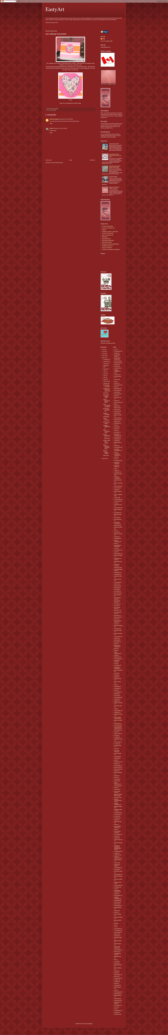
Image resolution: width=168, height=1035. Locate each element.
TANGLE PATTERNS (107, 247)
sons (115, 888)
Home (70, 160)
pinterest (116, 781)
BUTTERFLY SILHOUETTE (106, 410)
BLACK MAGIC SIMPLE (105, 452)
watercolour (117, 1000)
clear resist (116, 487)
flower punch (117, 617)
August (105, 369)
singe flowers (117, 874)
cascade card (117, 460)
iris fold (116, 673)
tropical (116, 971)
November (106, 361)
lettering (116, 693)
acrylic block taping (117, 355)
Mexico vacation (118, 720)
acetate (116, 353)
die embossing (117, 519)
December (106, 359)
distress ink (117, 525)
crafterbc (104, 229)
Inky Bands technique (117, 668)
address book (117, 362)
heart (51, 110)
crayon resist (117, 501)
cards (115, 457)
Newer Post (48, 160)
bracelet (116, 427)
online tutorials (117, 753)
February (105, 381)
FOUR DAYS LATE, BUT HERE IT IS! (106, 390)
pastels (116, 770)
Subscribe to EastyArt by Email (108, 343)
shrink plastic (117, 867)
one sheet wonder (116, 751)
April (104, 377)
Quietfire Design (118, 806)
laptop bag (116, 686)
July (104, 371)
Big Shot (116, 406)
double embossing (117, 541)
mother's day (117, 733)
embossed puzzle (116, 565)
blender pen (117, 419)
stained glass (117, 905)
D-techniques (117, 507)
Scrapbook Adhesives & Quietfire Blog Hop (117, 847)
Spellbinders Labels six (117, 891)
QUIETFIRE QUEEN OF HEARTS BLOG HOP (114, 167)
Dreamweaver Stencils (117, 546)
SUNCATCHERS (113, 176)
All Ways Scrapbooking (107, 226)
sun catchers (117, 928)
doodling (116, 536)
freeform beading (118, 625)
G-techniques (117, 636)
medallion (116, 712)
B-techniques (117, 385)
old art (115, 748)
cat (115, 468)
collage (116, 489)
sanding (116, 838)
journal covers (117, 681)
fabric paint (117, 585)
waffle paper (117, 993)
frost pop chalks (118, 630)
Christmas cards (118, 474)
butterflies (116, 438)
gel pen (116, 638)
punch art (116, 789)
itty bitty (116, 675)
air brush (116, 366)
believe (116, 400)
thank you (116, 951)
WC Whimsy (117, 1005)
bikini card (116, 407)
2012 (103, 355)
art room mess (117, 376)
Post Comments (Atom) (57, 162)
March (105, 379)
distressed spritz (118, 527)
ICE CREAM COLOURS (106, 386)
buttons (116, 445)
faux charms (117, 593)
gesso (115, 643)
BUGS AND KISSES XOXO (106, 396)
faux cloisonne (117, 594)
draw (115, 543)
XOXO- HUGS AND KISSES (106, 442)
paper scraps (117, 769)
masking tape (117, 710)
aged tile (116, 364)
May (104, 375)
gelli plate (116, 640)
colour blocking (118, 491)
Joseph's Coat (117, 678)
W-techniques (117, 992)
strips (115, 923)
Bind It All (116, 409)
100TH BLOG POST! (114, 144)
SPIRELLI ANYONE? (106, 414)
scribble (116, 853)
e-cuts (115, 548)
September (106, 365)
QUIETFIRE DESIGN (107, 242)
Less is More (117, 692)
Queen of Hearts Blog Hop (118, 795)
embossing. (117, 572)
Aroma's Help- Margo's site (108, 228)
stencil (115, 912)
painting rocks (117, 761)
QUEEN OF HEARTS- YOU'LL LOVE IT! (114, 188)
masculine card (118, 705)
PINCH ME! (106, 455)
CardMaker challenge (117, 454)
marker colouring (118, 702)
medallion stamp (118, 714)
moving (116, 735)
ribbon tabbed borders (117, 827)
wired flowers (117, 1010)
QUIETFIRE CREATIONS (108, 240)
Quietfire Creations (116, 804)
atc (115, 381)
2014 (103, 351)
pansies (116, 763)
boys (115, 425)
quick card (116, 797)
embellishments (118, 561)
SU (115, 925)
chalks (115, 470)
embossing (117, 567)
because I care (117, 397)
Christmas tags (117, 480)
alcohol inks (117, 368)
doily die (116, 532)
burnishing (116, 437)
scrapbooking (117, 851)
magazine (116, 699)
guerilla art (116, 657)
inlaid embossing (118, 670)
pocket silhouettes (116, 783)
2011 (103, 357)
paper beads (117, 765)
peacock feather (118, 772)
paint (115, 760)
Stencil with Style (118, 917)
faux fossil (116, 604)
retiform (116, 819)
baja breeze (117, 390)
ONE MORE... (106, 416)
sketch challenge (118, 876)
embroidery (117, 574)
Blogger (90, 1023)
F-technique (117, 582)
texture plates (117, 949)
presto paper (117, 785)
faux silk (116, 605)
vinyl (115, 990)
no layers (116, 743)
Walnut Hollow (117, 995)
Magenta (116, 701)
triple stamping (117, 968)
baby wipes (117, 388)
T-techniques (117, 930)
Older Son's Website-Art (107, 235)
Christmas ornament (116, 477)
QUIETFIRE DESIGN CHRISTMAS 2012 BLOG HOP (115, 156)
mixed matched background (118, 727)
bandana (116, 392)
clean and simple (118, 483)
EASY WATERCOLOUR (106, 431)
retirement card (117, 821)
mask (115, 708)
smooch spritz (117, 885)
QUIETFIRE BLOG (106, 238)
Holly (103, 38)
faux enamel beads (117, 601)
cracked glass (117, 499)
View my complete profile (107, 41)
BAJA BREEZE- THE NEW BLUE (106, 446)
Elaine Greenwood (54, 119)
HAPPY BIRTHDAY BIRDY (106, 401)
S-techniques (117, 834)
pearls (115, 777)
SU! (115, 926)
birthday (116, 413)
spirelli (115, 893)
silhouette (116, 869)
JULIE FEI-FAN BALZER (107, 233)
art (114, 373)
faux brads (116, 591)
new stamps (117, 742)
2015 (103, 349)
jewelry (116, 677)
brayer (115, 428)
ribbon (115, 824)
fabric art (116, 584)
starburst (116, 910)
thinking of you (117, 956)
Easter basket (117, 553)
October (105, 363)
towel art (116, 963)
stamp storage (117, 907)
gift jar (115, 648)
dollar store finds (118, 533)
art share (116, 379)
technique (116, 935)
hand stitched (117, 658)
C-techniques (117, 447)
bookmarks (117, 423)
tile (115, 959)
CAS (115, 458)
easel (115, 551)
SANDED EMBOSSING (106, 427)
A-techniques (117, 351)
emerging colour (118, 576)
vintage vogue (117, 987)
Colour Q (116, 497)
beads (115, 395)
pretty (115, 787)
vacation (116, 980)
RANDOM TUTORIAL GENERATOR (110, 244)
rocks (115, 829)
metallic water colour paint (117, 718)
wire (115, 1008)
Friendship (116, 628)
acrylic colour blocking (117, 358)
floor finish (116, 615)
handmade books (116, 661)
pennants (116, 779)
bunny (115, 430)
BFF (115, 404)
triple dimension (118, 964)
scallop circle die (118, 839)
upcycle (116, 976)
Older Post (92, 160)
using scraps (117, 978)
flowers (116, 619)
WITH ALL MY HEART (106, 422)
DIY (115, 530)
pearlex (116, 775)
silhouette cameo (118, 871)
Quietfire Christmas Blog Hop (118, 800)
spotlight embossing (117, 898)
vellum (115, 983)
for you (116, 623)
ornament (116, 758)
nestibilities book (118, 739)
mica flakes (117, 723)
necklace (116, 737)
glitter (115, 650)
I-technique (117, 665)
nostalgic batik (117, 745)
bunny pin (116, 432)
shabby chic (117, 855)
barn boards (117, 394)
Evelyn (51, 128)
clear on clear (117, 486)
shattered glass (118, 859)
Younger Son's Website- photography (111, 249)
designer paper (118, 514)
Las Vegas (116, 688)
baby (115, 386)
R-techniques (117, 812)
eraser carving (117, 579)
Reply (51, 123)
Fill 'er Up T (117, 610)
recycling (116, 818)
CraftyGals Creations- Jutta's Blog (110, 231)
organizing (116, 756)
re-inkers (116, 816)
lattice (115, 690)
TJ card (116, 961)
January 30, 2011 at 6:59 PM (66, 119)
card (115, 452)
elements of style (118, 555)
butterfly (116, 440)
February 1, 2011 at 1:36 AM (60, 128)
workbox (116, 1012)
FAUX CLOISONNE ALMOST (106, 405)
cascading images (116, 463)
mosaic (116, 731)
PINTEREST (105, 237)
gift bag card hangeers (117, 646)
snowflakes (117, 887)
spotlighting (117, 900)
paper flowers (117, 767)
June (104, 373)
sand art (116, 836)
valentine (54, 110)
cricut (115, 503)
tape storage (117, 932)
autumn (116, 383)
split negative (117, 895)
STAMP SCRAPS (106, 419)
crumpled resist (118, 504)
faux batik (116, 589)
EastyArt (55, 8)
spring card (117, 902)
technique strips (118, 937)
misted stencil (117, 725)
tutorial (116, 972)
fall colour (116, 587)
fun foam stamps (118, 633)
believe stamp (117, 402)
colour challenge (118, 494)
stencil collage (117, 914)
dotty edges (117, 538)
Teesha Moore (117, 943)
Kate (115, 684)
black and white (118, 415)
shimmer (116, 862)
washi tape (116, 998)
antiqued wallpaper (116, 370)
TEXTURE (105, 393)
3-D (115, 349)
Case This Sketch (116, 466)
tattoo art (116, 934)
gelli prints (116, 642)
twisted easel (117, 974)
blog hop (116, 421)
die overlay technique (117, 523)
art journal (116, 374)
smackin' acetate (118, 879)
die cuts (116, 517)
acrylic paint (117, 361)
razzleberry (117, 814)
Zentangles (117, 1014)
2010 (103, 458)
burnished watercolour (117, 434)
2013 (103, 353)
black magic (117, 418)
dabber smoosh (118, 509)
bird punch (116, 411)
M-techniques (117, 697)
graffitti (115, 655)
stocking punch (117, 920)
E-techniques (117, 550)
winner (116, 1007)
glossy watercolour (117, 653)
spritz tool (116, 904)
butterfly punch (117, 442)
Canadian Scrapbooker (117, 450)
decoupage (117, 512)
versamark (116, 985)
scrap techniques (118, 842)
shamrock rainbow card (117, 857)
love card (116, 695)
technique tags (117, 940)
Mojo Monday (117, 730)
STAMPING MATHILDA (107, 246)
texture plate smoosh (117, 947)
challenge (116, 472)
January (105, 383)
